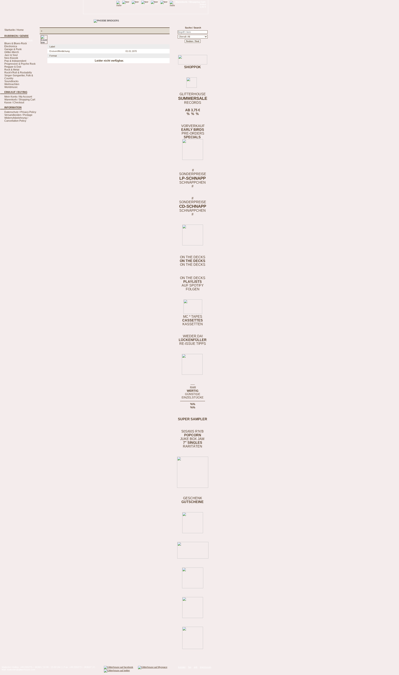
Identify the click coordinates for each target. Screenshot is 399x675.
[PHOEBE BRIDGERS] (106, 20)
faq (189, 667)
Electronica (10, 46)
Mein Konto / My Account (18, 96)
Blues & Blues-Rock (15, 43)
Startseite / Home (14, 29)
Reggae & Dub (12, 66)
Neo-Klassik (11, 58)
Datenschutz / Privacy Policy (20, 112)
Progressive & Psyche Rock (20, 63)
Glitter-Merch (11, 52)
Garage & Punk (13, 49)
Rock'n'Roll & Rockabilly (18, 72)
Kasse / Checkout (14, 102)
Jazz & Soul (11, 55)
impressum (205, 667)
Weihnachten (11, 84)
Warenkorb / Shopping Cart (19, 99)
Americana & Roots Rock (18, 40)
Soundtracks (11, 81)
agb (195, 667)
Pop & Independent (15, 60)
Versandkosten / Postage (18, 115)
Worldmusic (11, 87)
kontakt (182, 667)
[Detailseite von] (44, 42)
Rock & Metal (11, 69)
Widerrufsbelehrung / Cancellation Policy (16, 119)
